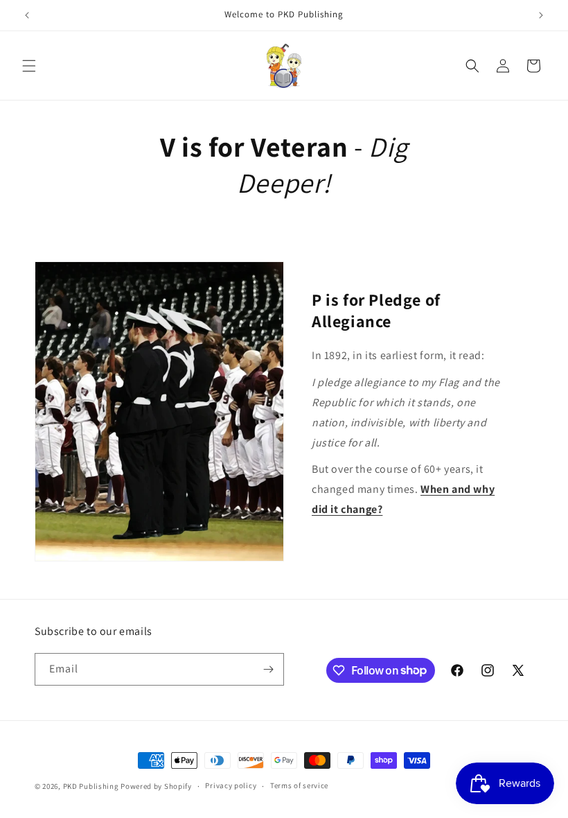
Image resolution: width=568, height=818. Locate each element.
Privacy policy (230, 785)
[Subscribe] (268, 669)
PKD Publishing (91, 786)
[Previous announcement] (27, 15)
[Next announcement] (541, 15)
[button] (29, 66)
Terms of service (299, 785)
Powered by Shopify (156, 786)
